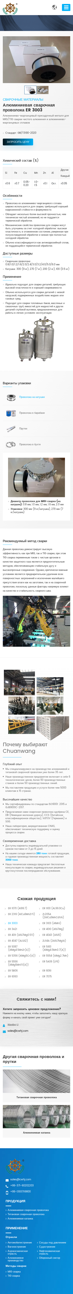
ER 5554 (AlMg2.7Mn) (55, 956)
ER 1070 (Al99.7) (17, 908)
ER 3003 (13, 923)
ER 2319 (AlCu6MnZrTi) (21, 914)
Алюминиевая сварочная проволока (28, 1210)
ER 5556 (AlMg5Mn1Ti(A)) (18, 963)
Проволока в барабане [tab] (32, 413)
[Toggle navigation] (66, 7)
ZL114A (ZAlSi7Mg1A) (54, 941)
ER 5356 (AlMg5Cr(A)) (22, 956)
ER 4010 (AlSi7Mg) (53, 929)
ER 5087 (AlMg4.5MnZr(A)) (19, 948)
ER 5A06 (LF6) (50, 961)
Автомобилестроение (20, 1243)
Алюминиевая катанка (20, 1219)
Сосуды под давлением (52, 1243)
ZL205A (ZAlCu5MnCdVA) (53, 916)
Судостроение (47, 1247)
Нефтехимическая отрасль (49, 1252)
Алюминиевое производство (16, 1259)
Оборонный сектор (49, 1258)
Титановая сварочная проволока (26, 1214)
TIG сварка (14, 1276)
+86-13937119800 (20, 1192)
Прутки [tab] (23, 429)
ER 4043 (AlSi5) (51, 935)
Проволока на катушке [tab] (32, 397)
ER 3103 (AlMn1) (51, 923)
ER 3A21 (12, 929)
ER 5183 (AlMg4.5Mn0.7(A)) (54, 948)
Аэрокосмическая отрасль (18, 1252)
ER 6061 (46, 970)
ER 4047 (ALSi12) (18, 941)
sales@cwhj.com (17, 1031)
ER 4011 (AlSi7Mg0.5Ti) (21, 935)
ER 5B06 (13, 970)
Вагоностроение (17, 1247)
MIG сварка (14, 1272)
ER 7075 (47, 976)
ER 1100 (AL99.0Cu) (53, 908)
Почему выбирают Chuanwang (25, 749)
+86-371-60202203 (22, 1186)
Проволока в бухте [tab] (30, 445)
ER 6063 (13, 976)
